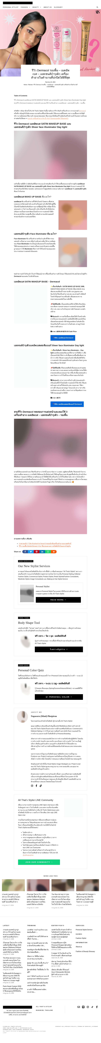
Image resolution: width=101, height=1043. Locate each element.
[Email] (79, 1007)
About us (48, 7)
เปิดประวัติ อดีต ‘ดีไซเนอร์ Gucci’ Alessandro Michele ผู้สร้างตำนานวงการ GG (60, 972)
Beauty (36, 7)
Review (30, 84)
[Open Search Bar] (97, 7)
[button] (29, 7)
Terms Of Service (84, 1026)
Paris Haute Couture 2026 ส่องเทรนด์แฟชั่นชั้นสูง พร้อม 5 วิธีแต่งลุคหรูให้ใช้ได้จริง (13, 988)
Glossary (58, 7)
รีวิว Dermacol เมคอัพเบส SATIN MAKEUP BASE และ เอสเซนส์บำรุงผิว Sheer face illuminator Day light (50, 100)
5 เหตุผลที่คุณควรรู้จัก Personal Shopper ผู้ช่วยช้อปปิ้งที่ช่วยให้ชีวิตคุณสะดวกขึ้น (61, 945)
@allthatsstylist (28, 855)
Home (25, 84)
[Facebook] (97, 1007)
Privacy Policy (70, 1026)
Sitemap (95, 1026)
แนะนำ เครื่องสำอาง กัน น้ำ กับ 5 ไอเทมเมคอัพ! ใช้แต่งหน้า (48, 118)
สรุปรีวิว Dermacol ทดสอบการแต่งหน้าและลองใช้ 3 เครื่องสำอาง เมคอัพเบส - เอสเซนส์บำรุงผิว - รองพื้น (49, 103)
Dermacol (82, 111)
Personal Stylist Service (84, 930)
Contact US (59, 1026)
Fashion (24, 7)
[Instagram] (83, 1007)
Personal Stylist (10, 7)
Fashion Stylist (81, 938)
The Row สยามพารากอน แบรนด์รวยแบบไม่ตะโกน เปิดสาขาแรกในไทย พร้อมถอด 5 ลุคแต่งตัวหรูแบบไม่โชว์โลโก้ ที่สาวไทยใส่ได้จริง (61, 899)
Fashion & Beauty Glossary (85, 951)
